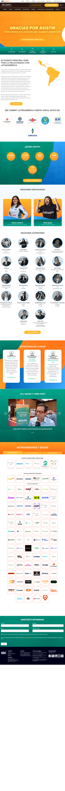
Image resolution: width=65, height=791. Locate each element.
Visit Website (10, 377)
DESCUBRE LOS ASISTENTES (32, 180)
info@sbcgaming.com (26, 654)
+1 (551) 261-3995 (26, 653)
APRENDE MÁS (16, 103)
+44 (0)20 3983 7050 (26, 652)
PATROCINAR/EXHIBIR (36, 5)
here (30, 655)
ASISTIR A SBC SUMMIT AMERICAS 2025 (32, 39)
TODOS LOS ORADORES (32, 332)
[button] (5, 413)
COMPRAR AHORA (51, 5)
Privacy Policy (37, 657)
